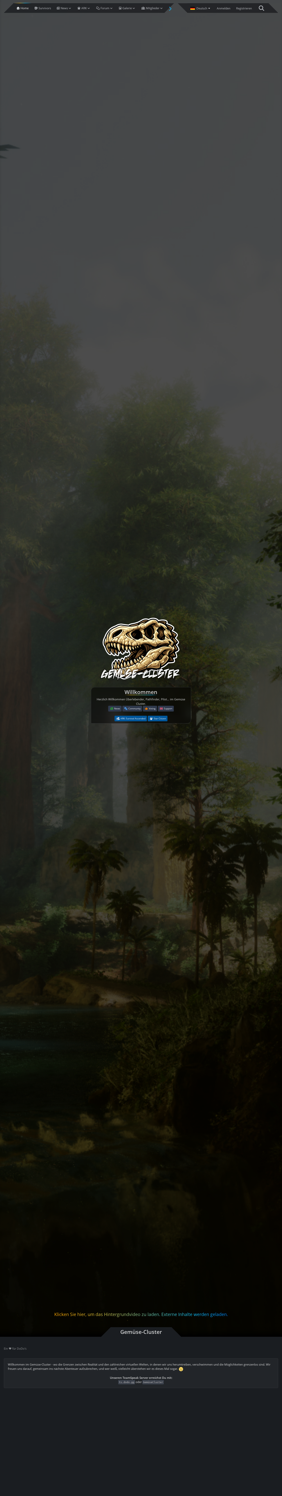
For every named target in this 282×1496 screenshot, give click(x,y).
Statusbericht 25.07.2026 (120, 1440)
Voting (152, 708)
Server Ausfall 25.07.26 (209, 1447)
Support (168, 708)
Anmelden (223, 8)
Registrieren (244, 8)
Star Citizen (160, 718)
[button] (200, 8)
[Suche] (261, 8)
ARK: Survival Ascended (132, 718)
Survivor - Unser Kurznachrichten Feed (42, 1440)
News (117, 708)
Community (134, 708)
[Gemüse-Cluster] (141, 650)
